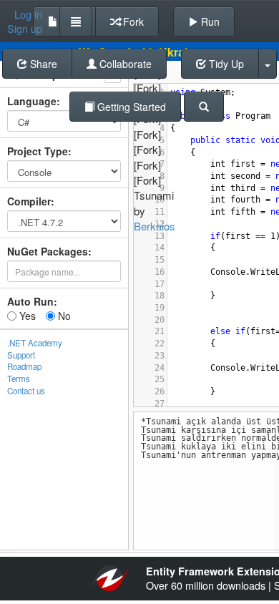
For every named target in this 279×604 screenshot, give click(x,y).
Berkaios (154, 225)
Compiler (29, 201)
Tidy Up (225, 64)
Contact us (26, 390)
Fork (132, 21)
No (63, 315)
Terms (18, 378)
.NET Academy (34, 343)
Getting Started (130, 106)
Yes (26, 315)
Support (21, 355)
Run (209, 21)
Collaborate (124, 64)
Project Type (37, 151)
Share (42, 64)
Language (32, 101)
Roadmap (24, 366)
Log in (28, 14)
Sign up (24, 28)
